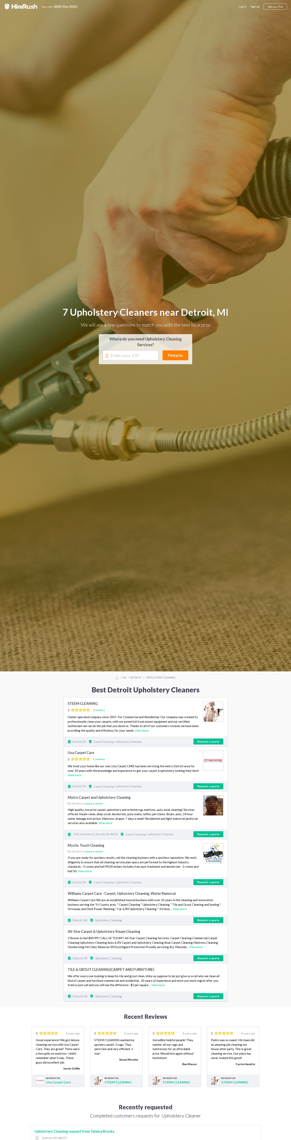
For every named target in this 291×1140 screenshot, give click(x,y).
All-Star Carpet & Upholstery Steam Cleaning (104, 944)
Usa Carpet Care (81, 765)
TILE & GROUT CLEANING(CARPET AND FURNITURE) (111, 982)
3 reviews (99, 722)
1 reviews (99, 771)
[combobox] (130, 362)
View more (142, 743)
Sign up (255, 6)
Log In (242, 6)
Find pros (175, 361)
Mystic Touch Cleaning (86, 858)
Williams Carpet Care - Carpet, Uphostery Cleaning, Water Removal (122, 906)
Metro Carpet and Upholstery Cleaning (99, 810)
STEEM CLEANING (83, 716)
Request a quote (208, 754)
